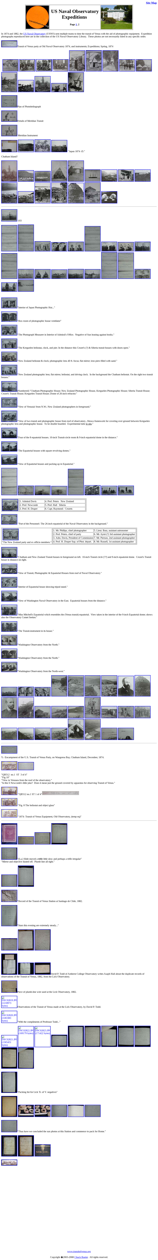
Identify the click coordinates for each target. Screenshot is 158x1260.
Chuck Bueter (81, 1257)
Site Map (151, 2)
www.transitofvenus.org (79, 1251)
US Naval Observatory (34, 33)
